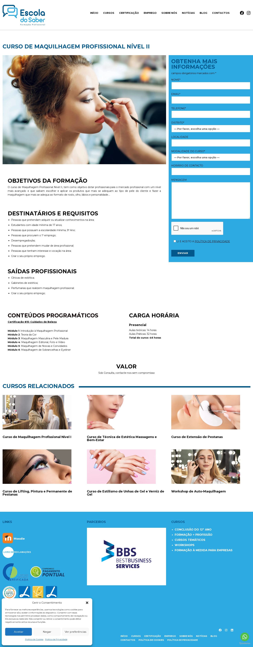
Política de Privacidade (56, 639)
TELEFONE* (178, 108)
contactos (127, 640)
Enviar (183, 253)
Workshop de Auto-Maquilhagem (198, 491)
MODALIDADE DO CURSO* (188, 151)
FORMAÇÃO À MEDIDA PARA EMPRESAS (204, 550)
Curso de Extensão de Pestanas (197, 437)
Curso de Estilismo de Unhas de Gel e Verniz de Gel (125, 493)
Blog (203, 12)
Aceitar (18, 631)
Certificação (129, 12)
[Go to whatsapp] (244, 637)
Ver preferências (75, 631)
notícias (201, 636)
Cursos (108, 12)
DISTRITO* (177, 122)
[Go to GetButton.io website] (244, 643)
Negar (47, 631)
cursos (136, 636)
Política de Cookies (34, 639)
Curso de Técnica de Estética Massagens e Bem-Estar (122, 438)
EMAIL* (175, 94)
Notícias (188, 12)
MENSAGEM (179, 179)
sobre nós (186, 636)
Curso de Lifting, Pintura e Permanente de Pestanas (37, 493)
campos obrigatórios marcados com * (193, 73)
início (94, 12)
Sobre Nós (169, 12)
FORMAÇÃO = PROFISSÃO (193, 534)
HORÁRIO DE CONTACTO (187, 165)
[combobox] (210, 129)
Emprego (150, 12)
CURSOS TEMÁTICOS (190, 540)
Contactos (221, 12)
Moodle (19, 538)
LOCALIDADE (179, 137)
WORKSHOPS (184, 545)
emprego (170, 636)
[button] (87, 602)
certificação (152, 636)
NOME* (175, 79)
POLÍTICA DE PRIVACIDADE (212, 241)
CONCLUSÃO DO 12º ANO (193, 529)
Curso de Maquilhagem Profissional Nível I (37, 437)
